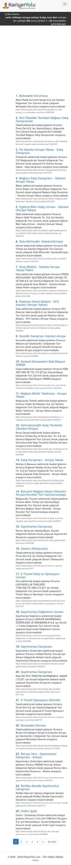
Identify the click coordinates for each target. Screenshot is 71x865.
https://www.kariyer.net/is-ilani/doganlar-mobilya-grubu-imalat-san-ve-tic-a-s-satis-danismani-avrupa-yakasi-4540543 (40, 483)
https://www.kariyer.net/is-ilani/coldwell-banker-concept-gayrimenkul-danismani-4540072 (40, 665)
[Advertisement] (35, 56)
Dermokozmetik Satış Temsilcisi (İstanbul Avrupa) (39, 426)
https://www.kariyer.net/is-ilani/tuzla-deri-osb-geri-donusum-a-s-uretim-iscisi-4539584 (38, 833)
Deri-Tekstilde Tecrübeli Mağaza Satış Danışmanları (42, 119)
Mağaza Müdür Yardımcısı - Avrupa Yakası (41, 395)
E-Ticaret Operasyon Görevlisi (40, 700)
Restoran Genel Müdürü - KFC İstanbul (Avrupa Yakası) (37, 303)
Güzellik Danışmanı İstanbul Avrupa (42, 336)
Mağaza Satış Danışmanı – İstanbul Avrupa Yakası (41, 179)
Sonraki (52, 841)
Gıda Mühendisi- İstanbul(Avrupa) (41, 241)
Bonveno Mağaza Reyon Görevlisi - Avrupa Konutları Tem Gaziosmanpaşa (41, 493)
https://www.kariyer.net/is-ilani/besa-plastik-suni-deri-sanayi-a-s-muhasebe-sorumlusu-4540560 (39, 111)
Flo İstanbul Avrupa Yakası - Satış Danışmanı (39, 151)
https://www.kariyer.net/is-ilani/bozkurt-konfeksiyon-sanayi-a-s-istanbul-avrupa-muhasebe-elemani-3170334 (42, 747)
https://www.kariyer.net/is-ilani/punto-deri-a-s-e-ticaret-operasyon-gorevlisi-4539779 (40, 718)
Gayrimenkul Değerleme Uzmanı (42, 611)
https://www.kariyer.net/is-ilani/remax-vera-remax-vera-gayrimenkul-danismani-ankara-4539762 (40, 779)
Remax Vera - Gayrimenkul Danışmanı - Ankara (36, 755)
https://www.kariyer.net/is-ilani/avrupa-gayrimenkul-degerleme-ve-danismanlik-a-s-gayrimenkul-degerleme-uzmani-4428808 (41, 638)
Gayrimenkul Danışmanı (36, 526)
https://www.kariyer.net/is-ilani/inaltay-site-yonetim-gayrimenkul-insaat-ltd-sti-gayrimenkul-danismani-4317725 (38, 691)
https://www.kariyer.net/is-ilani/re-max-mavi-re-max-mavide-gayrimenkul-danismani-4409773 (42, 804)
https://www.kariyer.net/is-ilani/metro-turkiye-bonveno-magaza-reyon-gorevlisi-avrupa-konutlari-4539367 (39, 519)
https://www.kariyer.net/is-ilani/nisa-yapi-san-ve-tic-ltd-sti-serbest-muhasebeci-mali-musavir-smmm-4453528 (41, 386)
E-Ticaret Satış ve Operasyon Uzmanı (37, 575)
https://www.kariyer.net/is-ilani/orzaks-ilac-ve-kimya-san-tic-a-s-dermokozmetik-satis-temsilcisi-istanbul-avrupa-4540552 (42, 451)
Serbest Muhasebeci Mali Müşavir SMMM (40, 363)
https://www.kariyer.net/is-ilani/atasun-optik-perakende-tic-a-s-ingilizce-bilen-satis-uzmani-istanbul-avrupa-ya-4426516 (41, 233)
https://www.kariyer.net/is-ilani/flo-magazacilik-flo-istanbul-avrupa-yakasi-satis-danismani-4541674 (41, 171)
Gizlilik (35, 860)
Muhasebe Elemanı (33, 725)
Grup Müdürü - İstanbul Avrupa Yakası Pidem (38, 268)
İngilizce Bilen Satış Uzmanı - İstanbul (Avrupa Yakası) (42, 208)
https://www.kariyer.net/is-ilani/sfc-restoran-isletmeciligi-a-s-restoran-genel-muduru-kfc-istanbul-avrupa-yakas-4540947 (42, 328)
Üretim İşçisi (29, 811)
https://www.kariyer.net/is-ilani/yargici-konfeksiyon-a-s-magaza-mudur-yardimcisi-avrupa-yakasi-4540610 (40, 418)
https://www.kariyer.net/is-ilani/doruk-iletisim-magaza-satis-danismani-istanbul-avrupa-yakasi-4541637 (42, 200)
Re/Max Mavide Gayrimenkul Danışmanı (37, 787)
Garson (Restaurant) (34, 548)
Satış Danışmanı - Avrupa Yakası (42, 460)
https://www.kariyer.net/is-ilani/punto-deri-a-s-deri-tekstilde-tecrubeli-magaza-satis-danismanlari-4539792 (42, 142)
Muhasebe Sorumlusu (33, 95)
